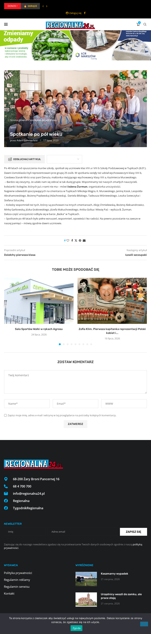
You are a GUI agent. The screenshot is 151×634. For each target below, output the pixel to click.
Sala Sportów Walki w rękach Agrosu (39, 329)
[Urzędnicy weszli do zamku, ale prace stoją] (86, 599)
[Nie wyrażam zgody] (144, 624)
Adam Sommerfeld (27, 140)
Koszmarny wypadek (114, 573)
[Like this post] (67, 240)
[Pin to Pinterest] (80, 240)
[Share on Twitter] (76, 240)
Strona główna (18, 120)
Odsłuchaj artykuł (27, 159)
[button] (43, 6)
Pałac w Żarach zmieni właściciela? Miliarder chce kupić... (53, 6)
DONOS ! (12, 6)
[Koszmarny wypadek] (86, 579)
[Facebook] (84, 13)
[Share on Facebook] (72, 240)
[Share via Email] (84, 240)
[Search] (145, 24)
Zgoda (76, 628)
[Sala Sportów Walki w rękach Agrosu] (39, 301)
